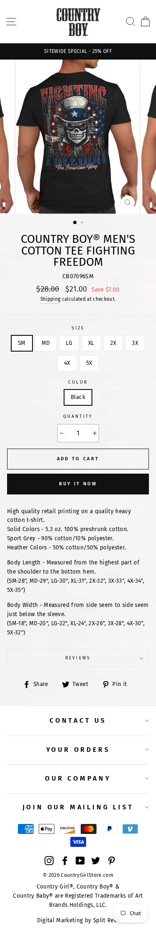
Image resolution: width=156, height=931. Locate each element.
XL (91, 343)
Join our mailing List (78, 807)
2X (113, 343)
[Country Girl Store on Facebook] (64, 860)
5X (89, 363)
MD (46, 343)
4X (67, 363)
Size (78, 328)
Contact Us (78, 720)
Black (78, 397)
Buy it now (78, 484)
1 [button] (75, 223)
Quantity (77, 416)
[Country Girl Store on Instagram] (49, 860)
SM (22, 343)
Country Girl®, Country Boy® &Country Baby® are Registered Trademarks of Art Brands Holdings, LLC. (78, 896)
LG (69, 343)
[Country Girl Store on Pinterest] (111, 860)
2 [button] (83, 223)
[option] (78, 51)
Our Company (78, 778)
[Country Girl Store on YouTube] (80, 860)
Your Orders (78, 750)
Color (77, 382)
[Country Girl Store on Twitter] (95, 860)
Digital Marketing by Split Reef (78, 920)
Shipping (50, 299)
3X (135, 343)
